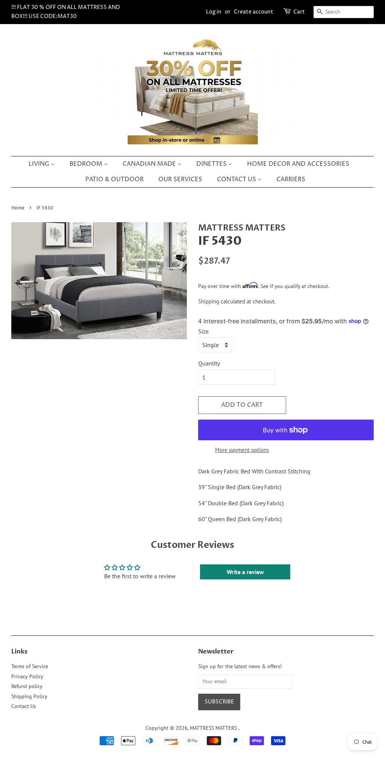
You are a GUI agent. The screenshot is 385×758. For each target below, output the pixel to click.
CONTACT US (237, 179)
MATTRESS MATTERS (214, 728)
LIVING (40, 164)
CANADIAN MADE (150, 164)
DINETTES (212, 164)
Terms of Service (29, 666)
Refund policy (26, 686)
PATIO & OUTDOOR (114, 179)
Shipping (208, 301)
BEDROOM (87, 164)
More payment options (242, 449)
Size (203, 331)
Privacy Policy (27, 676)
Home (17, 208)
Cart (299, 11)
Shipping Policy (29, 696)
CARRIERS (290, 179)
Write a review (245, 572)
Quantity (209, 363)
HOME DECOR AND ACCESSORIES (298, 164)
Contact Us (23, 706)
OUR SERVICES (180, 179)
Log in (213, 11)
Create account (253, 11)
